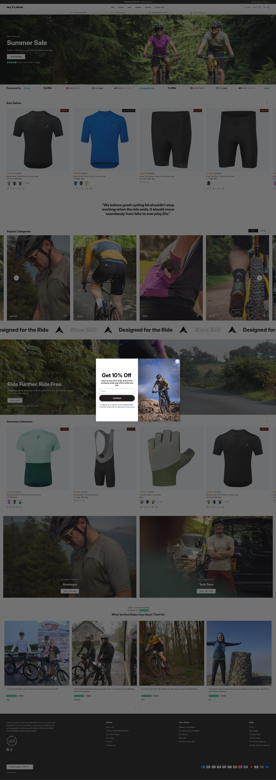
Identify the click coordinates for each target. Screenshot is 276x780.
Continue (117, 398)
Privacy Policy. (130, 407)
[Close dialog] (177, 361)
